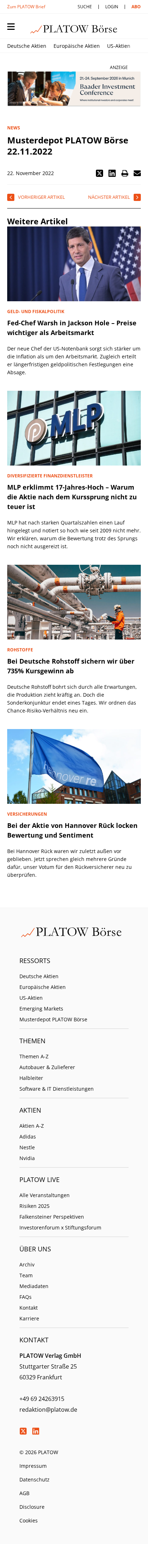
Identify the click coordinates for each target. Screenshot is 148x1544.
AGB (24, 1493)
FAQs (25, 1296)
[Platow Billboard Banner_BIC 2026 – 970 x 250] (74, 89)
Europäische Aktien (77, 45)
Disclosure (32, 1506)
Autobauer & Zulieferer (47, 1067)
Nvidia (27, 1158)
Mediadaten (33, 1286)
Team (26, 1275)
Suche (85, 7)
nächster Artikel (109, 197)
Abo (136, 7)
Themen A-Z (33, 1056)
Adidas (27, 1136)
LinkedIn (35, 1431)
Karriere (29, 1318)
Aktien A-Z (31, 1125)
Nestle (27, 1147)
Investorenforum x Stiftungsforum (60, 1227)
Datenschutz (34, 1479)
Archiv (26, 1264)
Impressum (33, 1465)
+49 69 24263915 (41, 1399)
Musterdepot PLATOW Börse (53, 1019)
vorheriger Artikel (41, 197)
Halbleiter (31, 1078)
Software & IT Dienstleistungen (56, 1088)
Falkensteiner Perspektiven (51, 1216)
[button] (99, 173)
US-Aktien (118, 45)
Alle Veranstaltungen (44, 1195)
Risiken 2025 (34, 1205)
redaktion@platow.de (48, 1410)
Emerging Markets (41, 1008)
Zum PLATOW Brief (26, 7)
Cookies (28, 1520)
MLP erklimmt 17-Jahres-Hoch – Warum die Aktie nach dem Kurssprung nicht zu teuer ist (72, 497)
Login (111, 7)
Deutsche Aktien (26, 45)
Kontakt (28, 1307)
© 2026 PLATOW (38, 1452)
